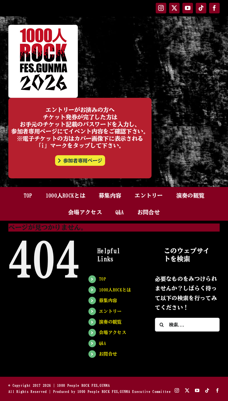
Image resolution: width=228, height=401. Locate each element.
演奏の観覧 (110, 322)
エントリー (110, 311)
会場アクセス (112, 332)
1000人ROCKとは (115, 290)
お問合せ (108, 354)
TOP (102, 279)
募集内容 (108, 300)
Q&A (102, 343)
